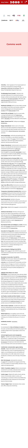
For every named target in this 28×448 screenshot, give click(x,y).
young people (4, 155)
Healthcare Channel (15, 301)
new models (18, 152)
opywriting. (14, 321)
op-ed (16, 207)
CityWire (3, 111)
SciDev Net (9, 88)
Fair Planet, (16, 88)
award (3, 362)
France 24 (9, 117)
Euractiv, (3, 182)
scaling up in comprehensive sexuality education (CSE (10, 149)
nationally (3, 262)
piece (9, 251)
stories (2, 309)
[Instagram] (18, 2)
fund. (24, 293)
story (17, 340)
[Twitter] (11, 2)
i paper (14, 139)
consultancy (4, 193)
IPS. (24, 170)
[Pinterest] (16, 2)
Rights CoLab (14, 238)
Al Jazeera (15, 179)
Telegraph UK (18, 220)
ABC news (11, 163)
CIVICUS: (3, 273)
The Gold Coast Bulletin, (13, 99)
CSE (6, 152)
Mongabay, (7, 119)
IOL (7, 109)
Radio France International (11, 217)
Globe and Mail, (16, 165)
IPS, (13, 88)
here (2, 241)
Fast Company (22, 131)
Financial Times (14, 228)
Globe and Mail (12, 111)
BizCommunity (20, 188)
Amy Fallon (4, 2)
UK (11, 264)
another (4, 254)
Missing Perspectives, (13, 131)
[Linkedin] (13, 2)
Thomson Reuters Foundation (19, 215)
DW (21, 170)
